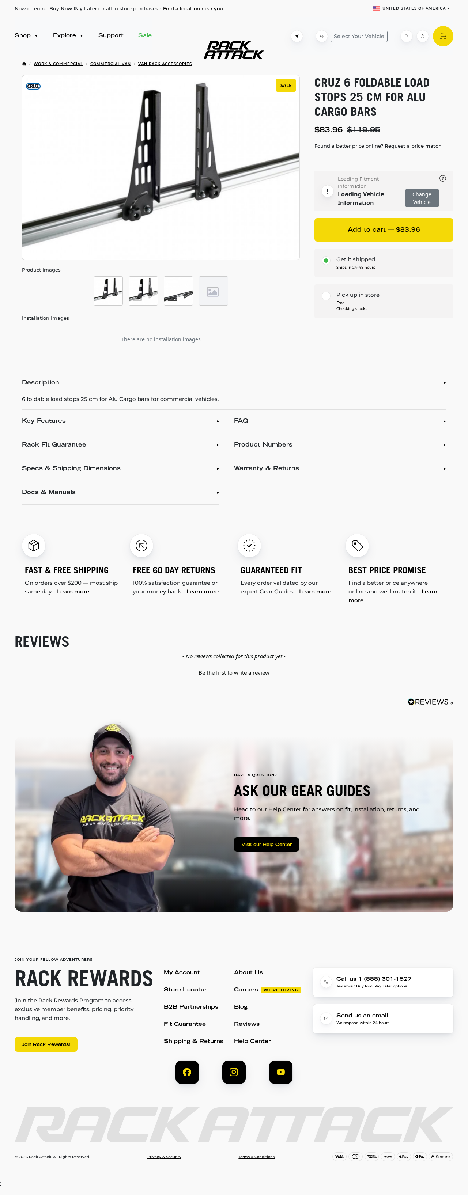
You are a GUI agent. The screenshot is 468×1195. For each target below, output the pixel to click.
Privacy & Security (164, 1157)
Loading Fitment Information (358, 182)
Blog (241, 1007)
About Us (248, 973)
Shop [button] (24, 36)
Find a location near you (193, 8)
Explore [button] (65, 36)
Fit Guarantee (185, 1024)
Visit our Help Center (266, 845)
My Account (182, 973)
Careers (246, 990)
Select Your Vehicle (359, 36)
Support (111, 36)
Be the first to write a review (234, 672)
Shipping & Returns (193, 1041)
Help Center (252, 1041)
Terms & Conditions (256, 1157)
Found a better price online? (378, 146)
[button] (234, 671)
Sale (145, 36)
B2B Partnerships (191, 1007)
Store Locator (185, 990)
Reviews (247, 1024)
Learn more (73, 591)
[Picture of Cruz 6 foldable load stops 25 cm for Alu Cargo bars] (108, 291)
